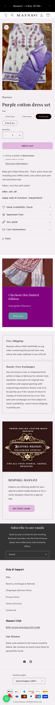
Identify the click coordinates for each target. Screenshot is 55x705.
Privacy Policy (12, 597)
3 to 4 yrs (28, 117)
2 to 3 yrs (11, 117)
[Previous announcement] (5, 6)
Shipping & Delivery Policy (19, 590)
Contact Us (11, 610)
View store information (16, 163)
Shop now (18, 316)
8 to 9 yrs (10, 123)
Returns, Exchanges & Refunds (20, 583)
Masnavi (22, 702)
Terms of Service (14, 603)
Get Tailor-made (21, 508)
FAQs (8, 577)
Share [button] (8, 238)
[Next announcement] (49, 6)
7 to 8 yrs (43, 116)
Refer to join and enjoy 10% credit (23, 627)
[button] (6, 15)
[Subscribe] (46, 554)
